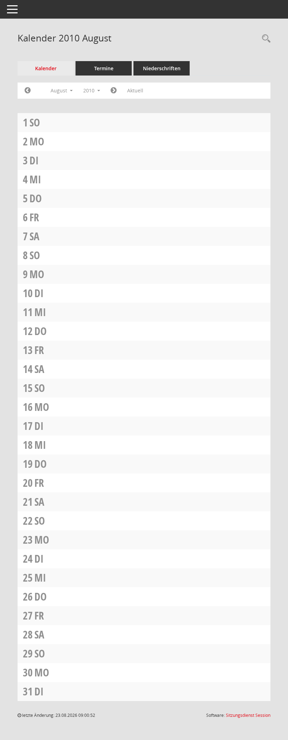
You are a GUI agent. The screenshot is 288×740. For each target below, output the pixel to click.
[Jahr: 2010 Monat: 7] (27, 90)
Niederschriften (162, 68)
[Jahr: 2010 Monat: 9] (113, 90)
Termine (103, 68)
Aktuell (135, 90)
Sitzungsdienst (248, 715)
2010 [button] (89, 90)
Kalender (46, 68)
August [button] (59, 90)
